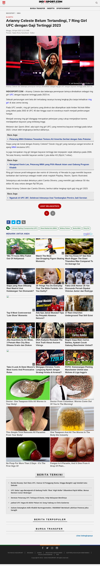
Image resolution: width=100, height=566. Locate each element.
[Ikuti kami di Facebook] (43, 548)
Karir (39, 553)
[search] (97, 3)
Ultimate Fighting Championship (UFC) (25, 228)
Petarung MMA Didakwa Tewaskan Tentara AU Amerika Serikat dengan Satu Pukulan (50, 139)
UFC (12, 95)
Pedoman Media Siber (54, 553)
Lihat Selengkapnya (84, 536)
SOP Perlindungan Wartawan (77, 553)
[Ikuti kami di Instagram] (52, 548)
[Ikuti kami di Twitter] (47, 548)
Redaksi (30, 553)
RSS (57, 554)
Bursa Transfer (37, 8)
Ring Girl (86, 228)
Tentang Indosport (15, 553)
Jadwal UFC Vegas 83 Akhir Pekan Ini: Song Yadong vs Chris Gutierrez (40, 503)
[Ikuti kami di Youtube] (57, 548)
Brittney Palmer (65, 228)
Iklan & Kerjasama (45, 554)
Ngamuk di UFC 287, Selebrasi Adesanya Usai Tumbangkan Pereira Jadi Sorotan (48, 198)
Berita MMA (77, 228)
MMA (14, 147)
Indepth (51, 8)
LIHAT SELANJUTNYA (49, 206)
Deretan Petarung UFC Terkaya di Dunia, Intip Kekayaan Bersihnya (39, 498)
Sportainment (63, 8)
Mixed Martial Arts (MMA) (48, 228)
